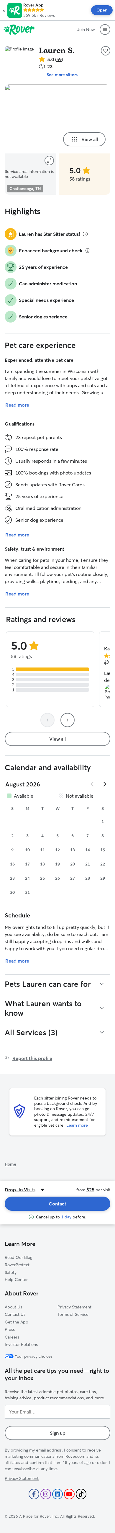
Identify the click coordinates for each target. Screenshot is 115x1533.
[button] (3, 10)
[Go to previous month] (92, 784)
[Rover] (19, 29)
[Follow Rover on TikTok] (81, 1494)
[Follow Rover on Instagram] (45, 1494)
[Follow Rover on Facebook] (34, 1494)
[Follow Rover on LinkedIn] (57, 1494)
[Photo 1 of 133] (57, 117)
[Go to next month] (104, 784)
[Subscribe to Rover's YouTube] (69, 1494)
